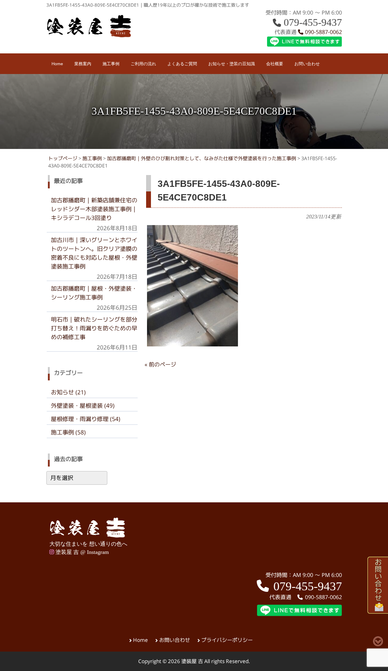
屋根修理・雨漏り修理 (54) (85, 419)
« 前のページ (160, 364)
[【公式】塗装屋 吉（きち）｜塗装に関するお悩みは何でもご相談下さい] (89, 35)
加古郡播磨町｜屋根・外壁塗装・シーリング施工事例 (94, 292)
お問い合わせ (174, 640)
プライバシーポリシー (227, 640)
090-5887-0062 (322, 32)
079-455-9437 (311, 22)
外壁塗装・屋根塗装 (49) (83, 406)
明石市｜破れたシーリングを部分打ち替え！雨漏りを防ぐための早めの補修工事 (94, 328)
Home (140, 640)
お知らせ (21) (68, 392)
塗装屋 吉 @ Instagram (81, 552)
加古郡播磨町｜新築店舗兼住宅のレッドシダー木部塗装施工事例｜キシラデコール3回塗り (94, 209)
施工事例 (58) (68, 432)
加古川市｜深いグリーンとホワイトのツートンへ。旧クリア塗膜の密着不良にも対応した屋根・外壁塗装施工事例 (94, 253)
